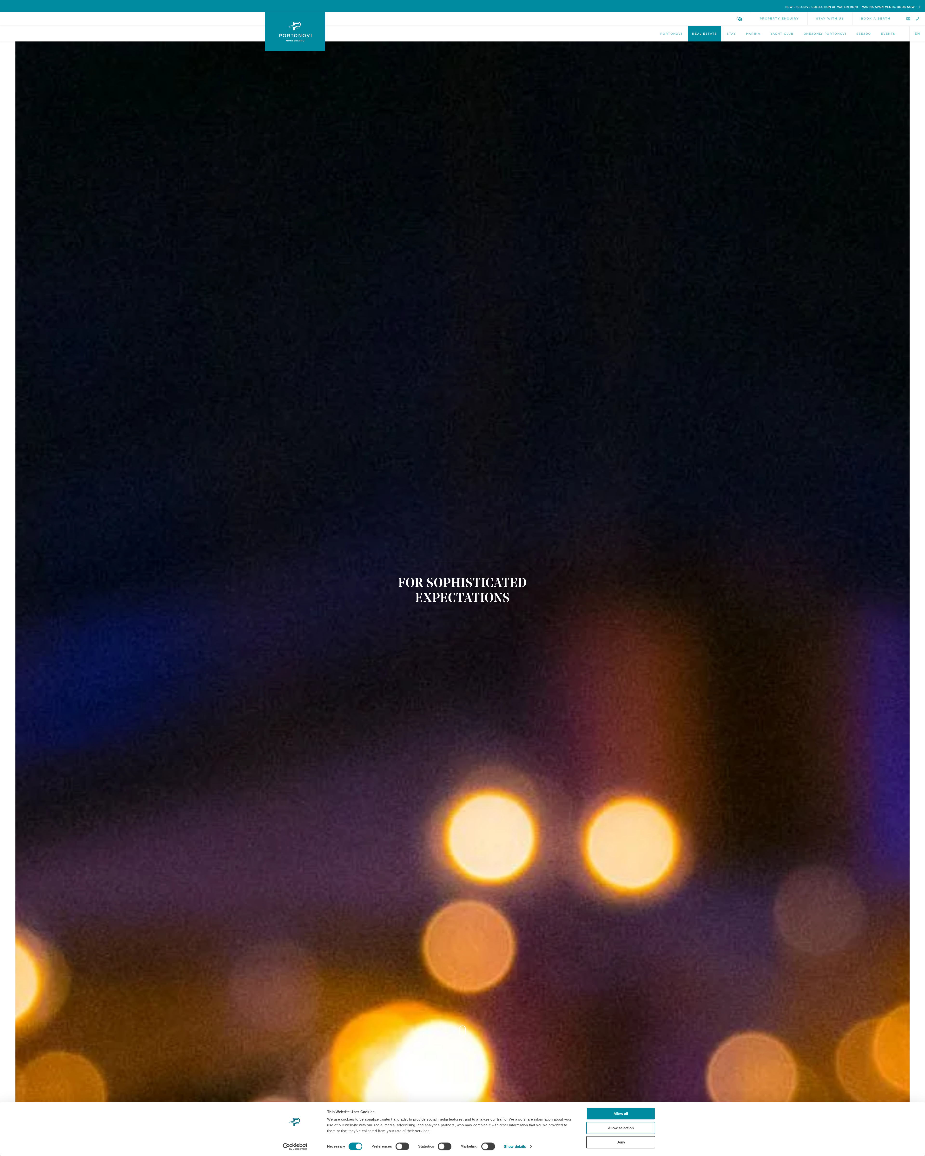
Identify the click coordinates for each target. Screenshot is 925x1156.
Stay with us (830, 18)
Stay (731, 33)
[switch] (402, 1146)
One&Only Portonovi (825, 33)
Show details (515, 1146)
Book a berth (875, 18)
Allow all (621, 1114)
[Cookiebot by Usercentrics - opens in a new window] (295, 1146)
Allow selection (621, 1128)
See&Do (863, 33)
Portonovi (671, 33)
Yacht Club (782, 33)
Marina (753, 33)
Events (888, 33)
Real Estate (704, 33)
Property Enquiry (779, 18)
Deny (620, 1142)
